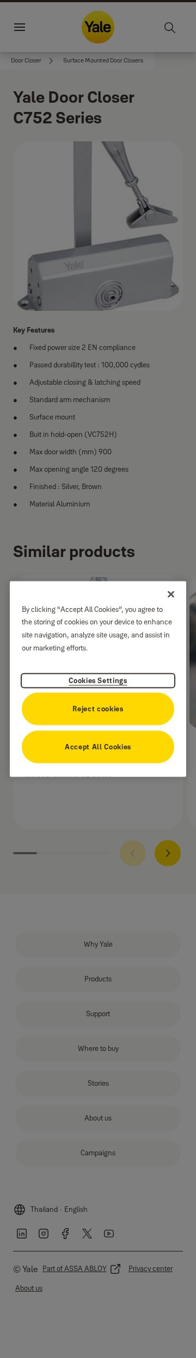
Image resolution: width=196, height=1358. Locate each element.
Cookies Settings (98, 680)
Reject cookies (97, 708)
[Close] (171, 594)
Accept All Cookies (98, 746)
